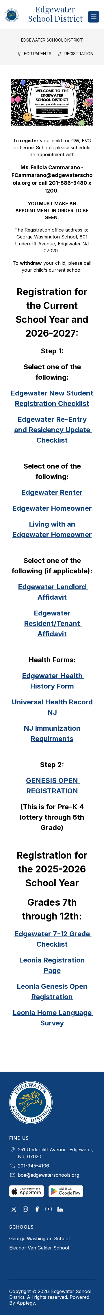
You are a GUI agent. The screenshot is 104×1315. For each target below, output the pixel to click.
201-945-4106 (33, 1166)
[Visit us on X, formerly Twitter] (13, 1209)
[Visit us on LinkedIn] (60, 1209)
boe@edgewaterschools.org (48, 1175)
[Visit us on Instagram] (25, 1209)
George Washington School (39, 1238)
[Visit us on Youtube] (48, 1209)
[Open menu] (93, 17)
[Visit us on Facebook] (37, 1209)
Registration (78, 53)
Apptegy (25, 1303)
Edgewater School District (52, 40)
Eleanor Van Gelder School (39, 1248)
